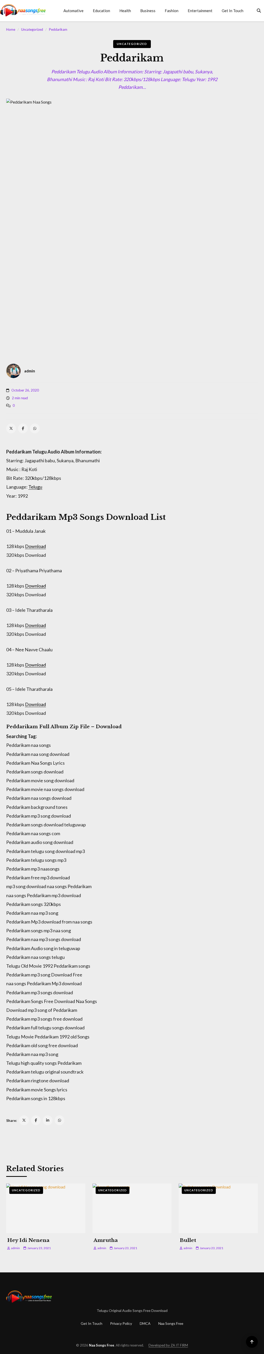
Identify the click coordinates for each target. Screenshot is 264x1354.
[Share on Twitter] (24, 1120)
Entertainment (200, 10)
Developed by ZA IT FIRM (168, 1345)
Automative (73, 10)
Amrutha (106, 1240)
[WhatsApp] (35, 428)
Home (10, 29)
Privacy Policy (121, 1323)
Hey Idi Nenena (28, 1240)
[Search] (259, 10)
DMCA (145, 1323)
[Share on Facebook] (36, 1120)
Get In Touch (232, 10)
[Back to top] (252, 1342)
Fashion (171, 10)
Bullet (188, 1240)
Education (101, 10)
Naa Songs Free (170, 1323)
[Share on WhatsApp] (59, 1120)
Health (125, 10)
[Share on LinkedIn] (48, 1120)
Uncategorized (32, 29)
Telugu (35, 487)
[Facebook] (23, 428)
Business (147, 10)
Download (35, 546)
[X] (11, 428)
